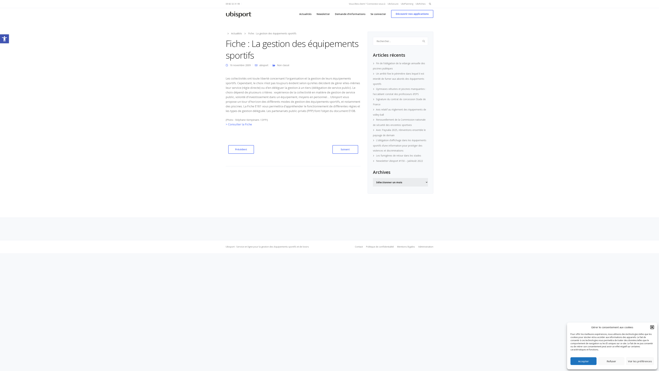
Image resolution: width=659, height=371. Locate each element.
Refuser (611, 361)
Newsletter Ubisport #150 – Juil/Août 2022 (399, 160)
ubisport (263, 65)
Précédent (241, 149)
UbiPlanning (407, 3)
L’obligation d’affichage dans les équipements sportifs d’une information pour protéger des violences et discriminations (399, 145)
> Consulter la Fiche (239, 124)
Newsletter (323, 14)
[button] (4, 38)
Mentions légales (406, 246)
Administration (425, 246)
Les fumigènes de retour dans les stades (398, 155)
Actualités (305, 14)
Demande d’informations (350, 14)
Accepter (583, 361)
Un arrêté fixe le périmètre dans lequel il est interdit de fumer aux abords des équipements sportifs (398, 79)
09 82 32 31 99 (233, 3)
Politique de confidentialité (380, 246)
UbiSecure (393, 3)
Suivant (345, 149)
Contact (359, 246)
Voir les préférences (640, 361)
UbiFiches (420, 3)
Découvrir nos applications (412, 13)
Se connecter (378, 14)
